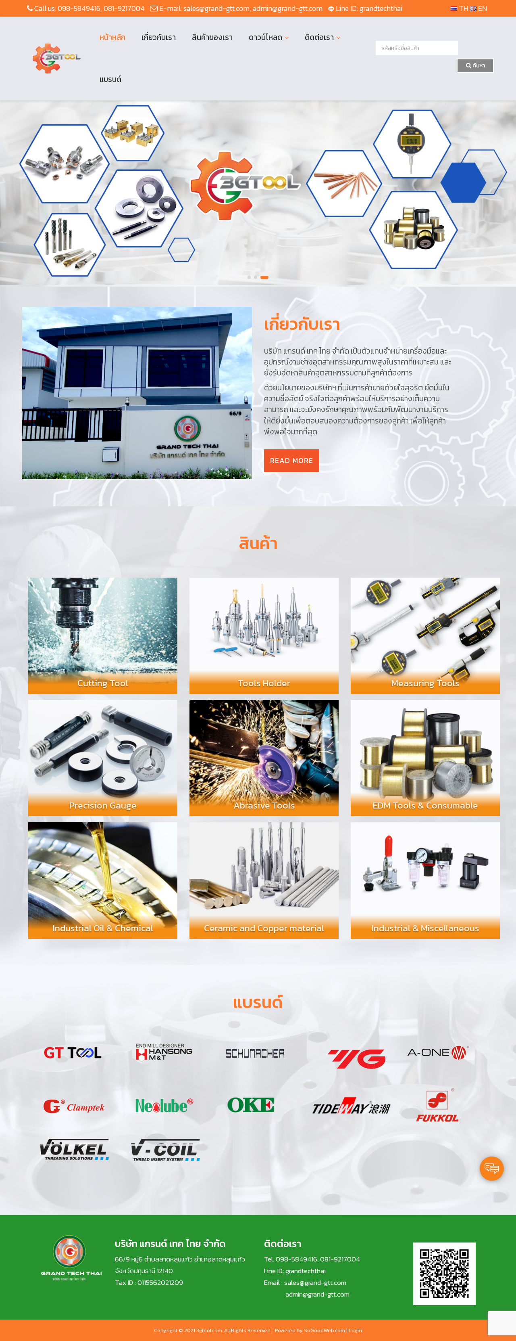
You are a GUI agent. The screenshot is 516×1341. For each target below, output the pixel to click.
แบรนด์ (110, 79)
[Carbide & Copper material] (264, 876)
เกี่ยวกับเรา (158, 37)
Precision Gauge (103, 805)
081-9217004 (124, 8)
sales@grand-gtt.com (216, 8)
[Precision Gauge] (102, 754)
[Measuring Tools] (425, 632)
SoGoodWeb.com (324, 1330)
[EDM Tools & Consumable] (425, 754)
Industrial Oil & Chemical (103, 928)
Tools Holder (264, 683)
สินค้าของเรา (212, 37)
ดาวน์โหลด (265, 37)
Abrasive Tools (264, 805)
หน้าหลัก (112, 37)
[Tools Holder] (264, 632)
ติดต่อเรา (319, 37)
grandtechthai (381, 8)
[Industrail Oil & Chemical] (102, 876)
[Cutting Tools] (102, 632)
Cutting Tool (102, 683)
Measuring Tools (425, 683)
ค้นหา (478, 65)
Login (355, 1330)
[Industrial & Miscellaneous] (425, 876)
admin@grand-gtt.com (287, 8)
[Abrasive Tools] (264, 754)
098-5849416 (79, 8)
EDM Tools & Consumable (425, 805)
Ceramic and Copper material (264, 928)
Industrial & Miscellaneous (425, 928)
